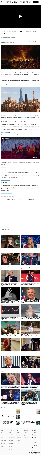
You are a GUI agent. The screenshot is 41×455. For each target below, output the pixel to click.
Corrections (18, 440)
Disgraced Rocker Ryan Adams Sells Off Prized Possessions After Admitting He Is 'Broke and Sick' (10, 267)
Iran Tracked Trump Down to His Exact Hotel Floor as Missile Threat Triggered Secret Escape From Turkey (30, 267)
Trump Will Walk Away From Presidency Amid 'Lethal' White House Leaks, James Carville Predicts (9, 370)
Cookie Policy (19, 438)
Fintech (10, 448)
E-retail (10, 432)
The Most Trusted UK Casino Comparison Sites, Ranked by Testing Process (8, 416)
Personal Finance (3, 440)
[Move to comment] (39, 42)
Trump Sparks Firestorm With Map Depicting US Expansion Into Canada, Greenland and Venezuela (30, 352)
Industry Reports (11, 449)
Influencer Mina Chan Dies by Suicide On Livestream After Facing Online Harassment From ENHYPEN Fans (10, 249)
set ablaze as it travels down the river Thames (29, 117)
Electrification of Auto (12, 437)
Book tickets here (4, 132)
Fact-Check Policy (19, 443)
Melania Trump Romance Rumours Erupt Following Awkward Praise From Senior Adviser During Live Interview (30, 335)
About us (18, 432)
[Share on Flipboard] (34, 42)
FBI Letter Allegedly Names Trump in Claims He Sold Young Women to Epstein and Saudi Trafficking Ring (10, 284)
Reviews (2, 448)
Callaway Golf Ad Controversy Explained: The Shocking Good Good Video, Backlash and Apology (9, 318)
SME (1, 438)
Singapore (25, 435)
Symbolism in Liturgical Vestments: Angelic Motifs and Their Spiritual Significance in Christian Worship (8, 411)
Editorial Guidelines (30, 199)
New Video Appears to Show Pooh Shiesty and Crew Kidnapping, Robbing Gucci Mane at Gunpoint (30, 403)
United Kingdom (26, 437)
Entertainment (3, 443)
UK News (2, 434)
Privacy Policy (19, 437)
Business (2, 437)
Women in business (11, 443)
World (1, 432)
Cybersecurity (11, 440)
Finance (10, 438)
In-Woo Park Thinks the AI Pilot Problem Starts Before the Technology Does (28, 422)
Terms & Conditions (19, 435)
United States (26, 438)
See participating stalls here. (6, 193)
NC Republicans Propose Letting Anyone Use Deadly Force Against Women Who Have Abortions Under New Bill (9, 352)
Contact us (18, 434)
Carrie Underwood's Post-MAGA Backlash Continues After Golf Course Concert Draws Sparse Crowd (29, 249)
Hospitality (10, 434)
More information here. (5, 180)
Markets (2, 435)
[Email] (37, 42)
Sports (2, 446)
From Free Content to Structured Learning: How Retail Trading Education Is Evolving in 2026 (7, 422)
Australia (25, 432)
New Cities (10, 446)
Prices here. (3, 167)
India (25, 434)
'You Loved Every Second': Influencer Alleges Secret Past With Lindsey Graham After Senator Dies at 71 (30, 301)
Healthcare (10, 435)
